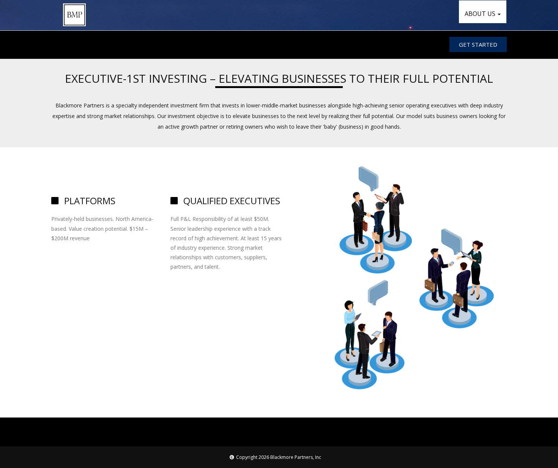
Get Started (478, 44)
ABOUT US (481, 13)
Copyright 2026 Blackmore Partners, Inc (278, 457)
